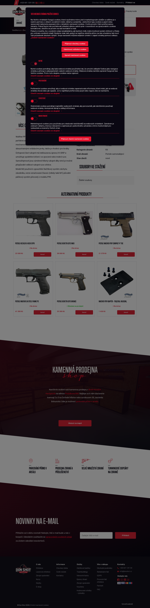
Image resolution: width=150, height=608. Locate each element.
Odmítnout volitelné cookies (75, 49)
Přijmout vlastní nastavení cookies (75, 139)
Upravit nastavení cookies (75, 55)
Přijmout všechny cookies (75, 44)
